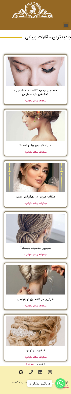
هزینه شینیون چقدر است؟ (35, 145)
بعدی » (29, 364)
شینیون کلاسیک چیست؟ (35, 248)
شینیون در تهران (35, 350)
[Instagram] (50, 372)
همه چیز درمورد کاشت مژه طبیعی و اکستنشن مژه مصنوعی (35, 92)
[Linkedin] (40, 372)
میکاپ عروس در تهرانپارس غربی (35, 196)
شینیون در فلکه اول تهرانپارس (35, 299)
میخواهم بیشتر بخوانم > (35, 101)
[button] (66, 25)
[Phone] (30, 372)
